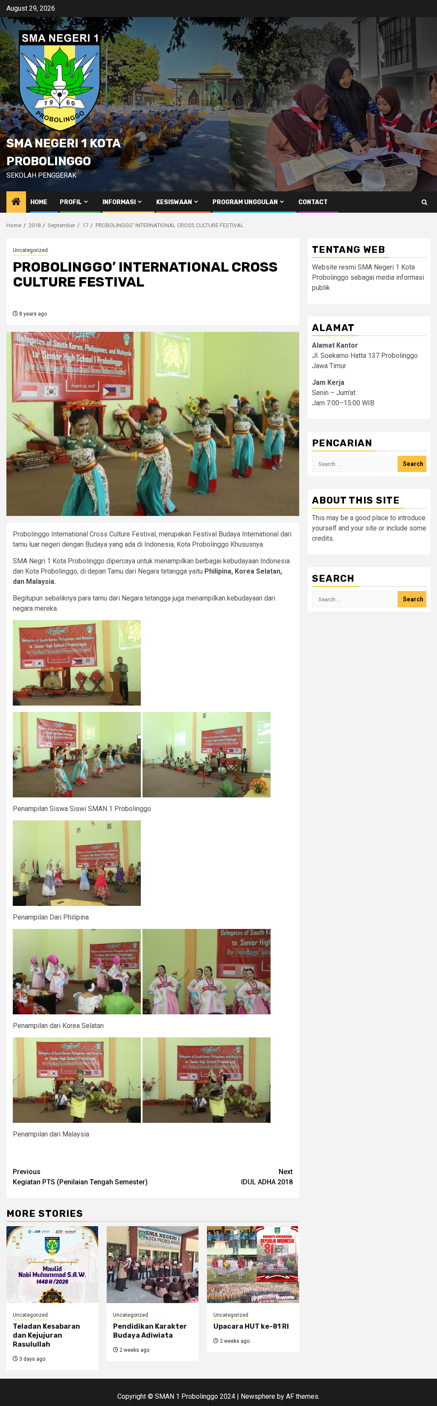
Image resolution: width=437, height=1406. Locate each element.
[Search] (424, 202)
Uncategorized (30, 250)
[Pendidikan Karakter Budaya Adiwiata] (152, 1264)
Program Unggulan (245, 202)
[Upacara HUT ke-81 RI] (253, 1264)
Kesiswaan (174, 202)
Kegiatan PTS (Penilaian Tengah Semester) (80, 1177)
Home (38, 202)
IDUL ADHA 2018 (267, 1177)
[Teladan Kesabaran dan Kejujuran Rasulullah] (52, 1264)
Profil (71, 202)
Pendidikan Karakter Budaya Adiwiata (150, 1330)
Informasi (119, 202)
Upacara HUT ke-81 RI (251, 1326)
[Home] (16, 202)
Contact (313, 202)
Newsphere (258, 1396)
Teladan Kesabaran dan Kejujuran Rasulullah (46, 1335)
